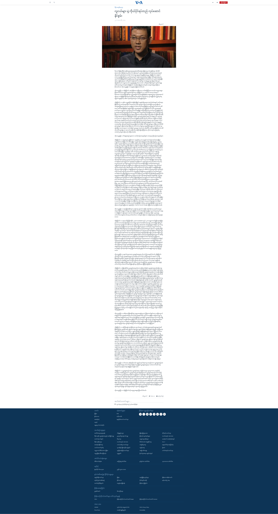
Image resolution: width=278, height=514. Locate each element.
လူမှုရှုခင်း (119, 453)
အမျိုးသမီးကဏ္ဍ (143, 450)
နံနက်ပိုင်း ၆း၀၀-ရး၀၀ (99, 469)
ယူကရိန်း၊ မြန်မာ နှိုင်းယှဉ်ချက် (123, 447)
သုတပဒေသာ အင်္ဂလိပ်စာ (167, 461)
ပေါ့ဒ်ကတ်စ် (119, 416)
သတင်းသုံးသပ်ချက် (98, 439)
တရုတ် (95, 422)
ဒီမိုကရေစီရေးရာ (119, 7)
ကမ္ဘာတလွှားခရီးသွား (144, 439)
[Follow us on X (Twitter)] (143, 414)
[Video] (217, 2)
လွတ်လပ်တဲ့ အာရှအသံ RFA (123, 507)
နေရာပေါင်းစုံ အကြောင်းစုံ (167, 444)
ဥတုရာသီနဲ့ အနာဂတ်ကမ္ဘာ (122, 436)
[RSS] (157, 414)
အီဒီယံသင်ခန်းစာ (98, 461)
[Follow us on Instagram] (150, 414)
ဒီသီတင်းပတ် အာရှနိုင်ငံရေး (146, 441)
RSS (118, 413)
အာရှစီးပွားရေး (143, 444)
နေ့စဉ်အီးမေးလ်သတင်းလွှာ (122, 419)
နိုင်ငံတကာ (96, 416)
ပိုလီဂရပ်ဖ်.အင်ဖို (143, 480)
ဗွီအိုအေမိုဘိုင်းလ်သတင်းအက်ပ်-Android (148, 499)
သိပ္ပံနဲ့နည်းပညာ (120, 433)
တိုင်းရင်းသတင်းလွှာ (166, 433)
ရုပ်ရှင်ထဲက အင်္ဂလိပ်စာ (145, 461)
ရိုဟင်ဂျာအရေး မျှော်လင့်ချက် (146, 453)
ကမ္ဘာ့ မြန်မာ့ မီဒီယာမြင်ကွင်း (100, 453)
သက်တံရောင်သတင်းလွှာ (167, 450)
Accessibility (142, 510)
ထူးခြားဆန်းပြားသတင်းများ (123, 450)
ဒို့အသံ (163, 447)
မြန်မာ (95, 413)
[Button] (161, 24)
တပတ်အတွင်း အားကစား (122, 441)
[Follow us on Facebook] (140, 414)
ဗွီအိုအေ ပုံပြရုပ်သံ (143, 483)
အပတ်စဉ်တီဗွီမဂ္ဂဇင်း (98, 483)
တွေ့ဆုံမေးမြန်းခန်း (121, 483)
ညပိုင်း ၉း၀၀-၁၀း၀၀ (121, 469)
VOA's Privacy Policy (144, 507)
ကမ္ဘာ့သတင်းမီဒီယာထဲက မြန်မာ (101, 450)
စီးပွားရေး (119, 439)
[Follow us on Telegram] (154, 414)
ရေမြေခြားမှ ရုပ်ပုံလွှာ (144, 477)
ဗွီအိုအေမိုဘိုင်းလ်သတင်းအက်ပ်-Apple (125, 499)
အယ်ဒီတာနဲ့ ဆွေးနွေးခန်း (99, 433)
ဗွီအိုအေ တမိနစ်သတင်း (167, 477)
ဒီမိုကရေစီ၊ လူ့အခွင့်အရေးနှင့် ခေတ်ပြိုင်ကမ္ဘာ (104, 436)
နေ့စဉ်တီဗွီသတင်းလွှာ (99, 477)
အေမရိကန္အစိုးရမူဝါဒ (121, 510)
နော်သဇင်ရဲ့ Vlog (166, 480)
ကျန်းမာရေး (142, 447)
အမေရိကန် (96, 419)
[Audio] (213, 2)
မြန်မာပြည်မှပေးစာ (144, 433)
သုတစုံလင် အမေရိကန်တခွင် (168, 439)
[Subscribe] (164, 414)
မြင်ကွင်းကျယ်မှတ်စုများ (145, 436)
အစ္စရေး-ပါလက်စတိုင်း (99, 425)
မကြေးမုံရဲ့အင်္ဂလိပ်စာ (121, 461)
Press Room (97, 510)
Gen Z (163, 441)
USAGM (96, 507)
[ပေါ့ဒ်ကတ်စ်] (161, 414)
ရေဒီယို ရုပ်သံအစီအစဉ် (99, 480)
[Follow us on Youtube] (147, 414)
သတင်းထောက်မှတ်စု (99, 447)
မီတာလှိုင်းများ (120, 491)
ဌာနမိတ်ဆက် (97, 491)
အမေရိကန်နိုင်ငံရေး (98, 444)
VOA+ (95, 499)
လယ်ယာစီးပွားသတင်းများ (122, 444)
